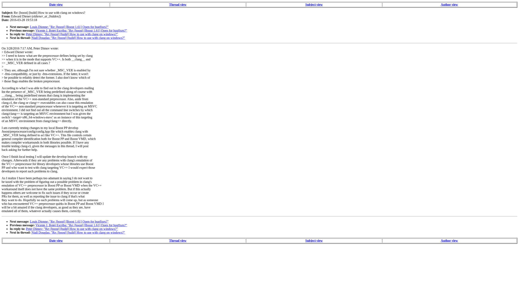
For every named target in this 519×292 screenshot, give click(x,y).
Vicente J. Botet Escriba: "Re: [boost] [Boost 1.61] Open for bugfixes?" (81, 30)
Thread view (178, 4)
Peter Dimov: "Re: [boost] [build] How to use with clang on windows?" (72, 34)
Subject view (314, 4)
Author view (449, 4)
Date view (56, 4)
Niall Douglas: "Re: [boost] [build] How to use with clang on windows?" (78, 38)
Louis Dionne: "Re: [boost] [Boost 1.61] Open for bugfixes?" (69, 27)
